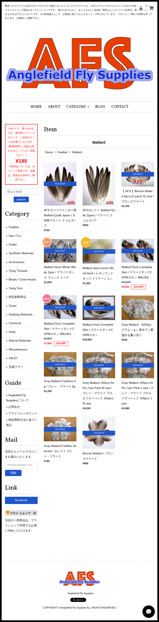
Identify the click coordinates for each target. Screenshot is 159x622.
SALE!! (13, 358)
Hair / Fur (15, 235)
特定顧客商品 (17, 296)
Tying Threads (18, 270)
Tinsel (12, 305)
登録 (13, 472)
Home (49, 152)
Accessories (16, 262)
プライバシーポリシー (22, 413)
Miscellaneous (18, 349)
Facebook (21, 500)
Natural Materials (20, 340)
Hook (12, 331)
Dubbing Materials (21, 314)
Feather (62, 152)
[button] (77, 107)
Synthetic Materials (21, 253)
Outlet (13, 244)
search (21, 199)
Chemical (15, 323)
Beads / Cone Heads (22, 279)
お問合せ (14, 406)
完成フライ (16, 366)
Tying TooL (16, 288)
